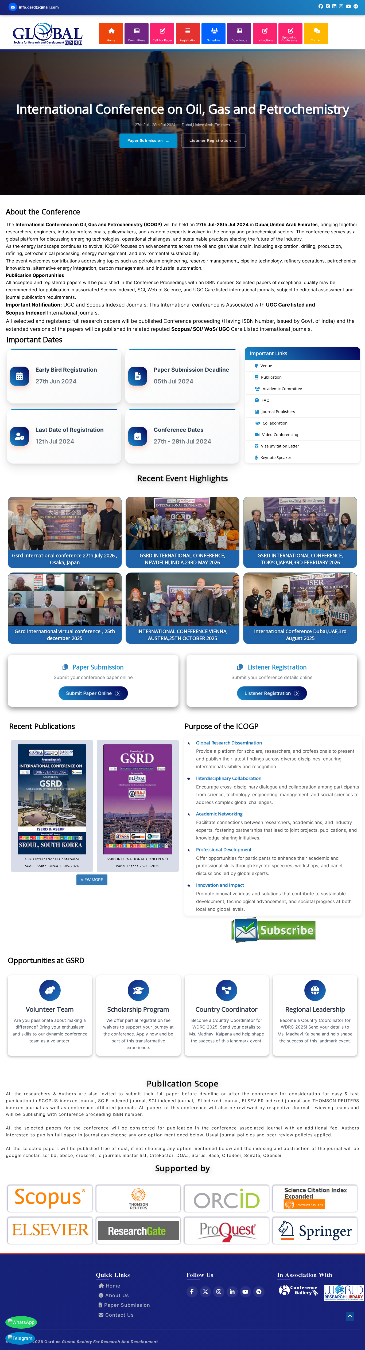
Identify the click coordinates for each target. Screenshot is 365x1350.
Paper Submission (148, 140)
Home (112, 1285)
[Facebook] (192, 1291)
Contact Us (119, 1314)
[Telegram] (259, 1291)
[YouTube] (245, 1291)
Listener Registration (213, 140)
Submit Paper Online (89, 693)
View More (92, 879)
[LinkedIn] (232, 1291)
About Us (116, 1295)
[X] (205, 1291)
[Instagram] (218, 1291)
